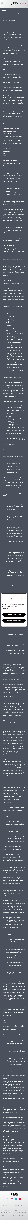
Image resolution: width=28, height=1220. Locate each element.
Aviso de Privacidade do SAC (20, 1212)
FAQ (15, 1209)
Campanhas (16, 1207)
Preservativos (4, 1205)
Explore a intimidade (18, 1205)
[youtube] (25, 3)
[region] (14, 610)
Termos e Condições (5, 1209)
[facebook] (20, 3)
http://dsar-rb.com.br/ (14, 1161)
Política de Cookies (5, 1210)
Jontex (4, 10)
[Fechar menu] (2, 3)
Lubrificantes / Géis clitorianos (7, 1207)
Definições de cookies (14, 621)
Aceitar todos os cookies (14, 615)
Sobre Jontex (16, 1204)
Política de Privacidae (5, 1212)
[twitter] (24, 3)
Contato (16, 1210)
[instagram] (22, 3)
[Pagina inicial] (14, 4)
